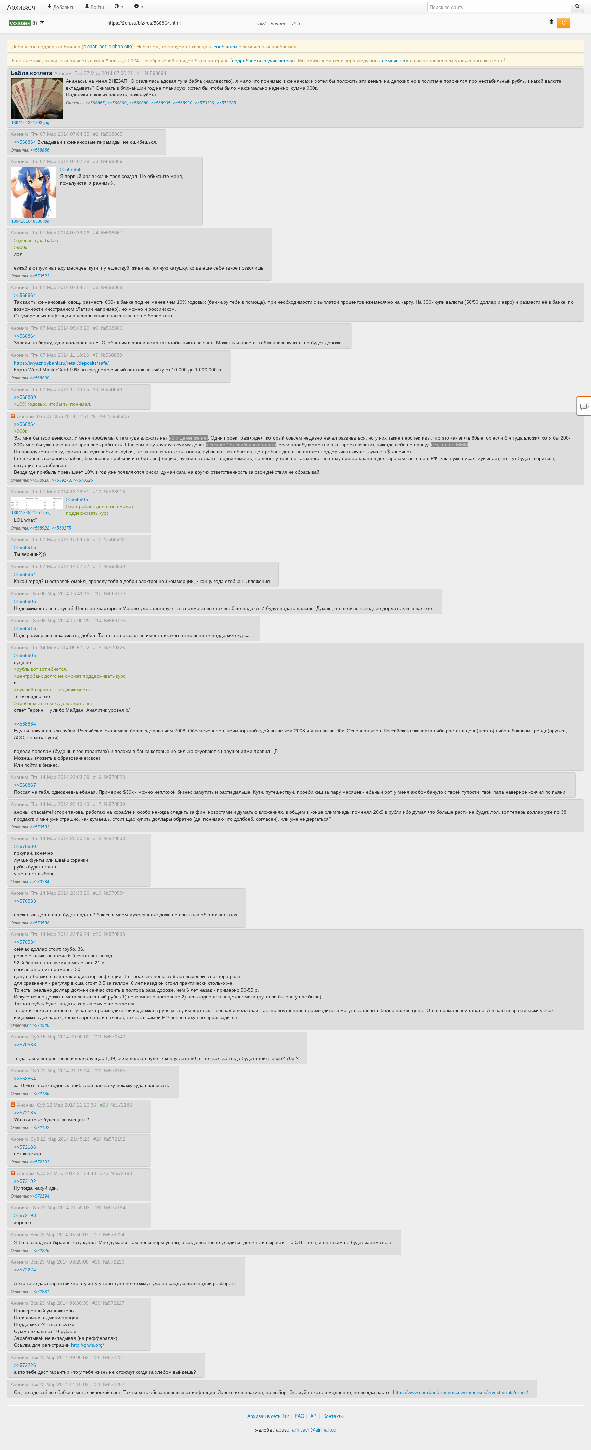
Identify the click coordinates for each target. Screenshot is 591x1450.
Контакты (333, 1415)
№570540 (115, 1037)
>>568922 (39, 528)
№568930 (114, 566)
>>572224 (25, 1269)
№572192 (115, 1139)
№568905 (118, 416)
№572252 (113, 1384)
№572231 (113, 1357)
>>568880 (138, 103)
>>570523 (39, 276)
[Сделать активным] (563, 23)
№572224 (113, 1234)
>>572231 (39, 1291)
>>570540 (39, 1025)
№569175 (115, 620)
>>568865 (95, 103)
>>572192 (39, 1127)
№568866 (111, 161)
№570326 (114, 647)
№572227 (113, 1303)
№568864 (155, 73)
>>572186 (39, 1093)
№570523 (114, 777)
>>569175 (61, 528)
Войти (96, 6)
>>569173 (61, 480)
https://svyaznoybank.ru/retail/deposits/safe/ (61, 363)
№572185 (115, 1070)
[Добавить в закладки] (41, 22)
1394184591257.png (31, 512)
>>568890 (39, 378)
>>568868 (117, 103)
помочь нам (395, 60)
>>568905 (160, 103)
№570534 (114, 893)
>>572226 (39, 1250)
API (314, 1415)
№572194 (115, 1207)
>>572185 (226, 103)
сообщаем (225, 46)
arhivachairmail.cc (314, 1429)
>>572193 (39, 1162)
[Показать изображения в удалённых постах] (551, 22)
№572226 (113, 1262)
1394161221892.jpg (30, 122)
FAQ (299, 1415)
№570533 (114, 838)
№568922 (114, 539)
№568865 (111, 134)
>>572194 (39, 1196)
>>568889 (25, 397)
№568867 (111, 232)
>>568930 (182, 103)
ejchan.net (94, 46)
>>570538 (39, 922)
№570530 (114, 804)
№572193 (121, 1173)
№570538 (114, 934)
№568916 (114, 491)
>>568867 (25, 785)
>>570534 (39, 881)
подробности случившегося (262, 60)
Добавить (63, 6)
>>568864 (25, 142)
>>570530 (25, 846)
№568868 (111, 287)
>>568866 (39, 150)
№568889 (111, 355)
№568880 (111, 328)
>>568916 (39, 480)
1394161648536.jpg (30, 221)
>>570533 (39, 827)
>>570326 (204, 103)
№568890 (111, 389)
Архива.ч (21, 7)
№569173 (115, 593)
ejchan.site (120, 46)
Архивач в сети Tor (268, 1415)
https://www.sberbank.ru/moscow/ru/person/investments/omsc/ (460, 1392)
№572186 (121, 1105)
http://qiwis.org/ (87, 1345)
